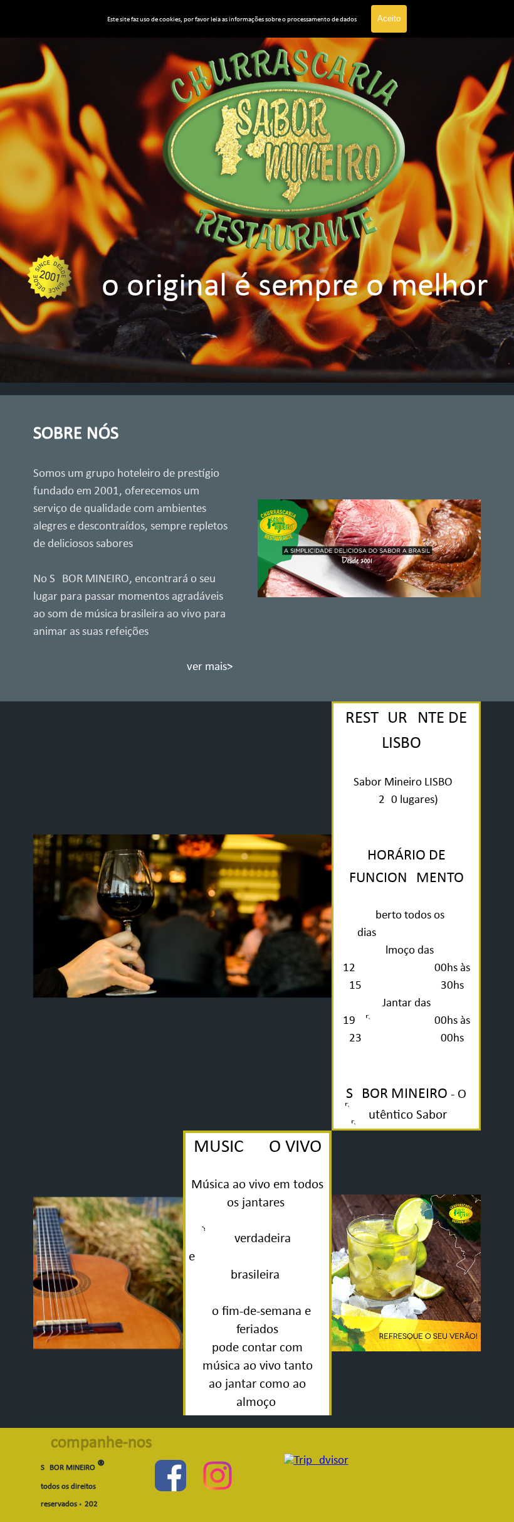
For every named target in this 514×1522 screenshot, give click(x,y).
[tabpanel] (257, 207)
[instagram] (217, 1475)
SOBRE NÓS (75, 434)
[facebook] (170, 1475)
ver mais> (210, 667)
